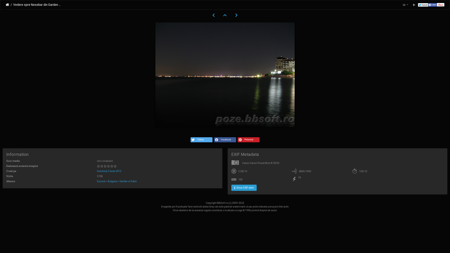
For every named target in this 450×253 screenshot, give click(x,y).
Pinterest (249, 139)
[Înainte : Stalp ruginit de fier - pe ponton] (236, 15)
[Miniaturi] (225, 15)
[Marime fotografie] (405, 5)
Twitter (200, 139)
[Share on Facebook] (432, 5)
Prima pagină (7, 4)
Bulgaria (112, 181)
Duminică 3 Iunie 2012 (109, 171)
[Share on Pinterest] (440, 5)
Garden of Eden (128, 181)
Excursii (101, 181)
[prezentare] (414, 5)
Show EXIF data (245, 187)
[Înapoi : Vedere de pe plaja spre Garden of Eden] (213, 15)
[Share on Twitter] (423, 5)
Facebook (226, 139)
